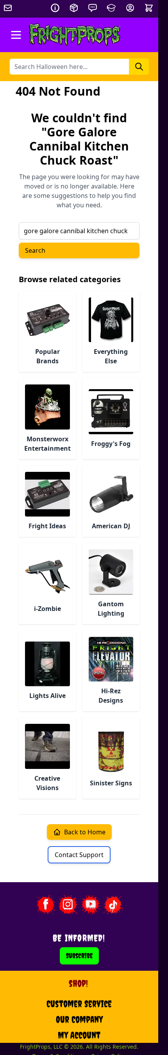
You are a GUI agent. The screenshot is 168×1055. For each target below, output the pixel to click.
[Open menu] (16, 35)
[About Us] (55, 8)
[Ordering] (74, 8)
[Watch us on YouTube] (90, 904)
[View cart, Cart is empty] (149, 8)
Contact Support (79, 854)
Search (35, 250)
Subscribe (79, 956)
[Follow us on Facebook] (45, 904)
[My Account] (130, 8)
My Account (79, 1035)
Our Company (79, 1019)
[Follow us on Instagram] (68, 904)
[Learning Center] (111, 8)
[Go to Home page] (75, 35)
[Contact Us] (92, 8)
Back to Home (84, 832)
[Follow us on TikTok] (113, 904)
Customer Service (79, 1003)
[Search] (139, 66)
